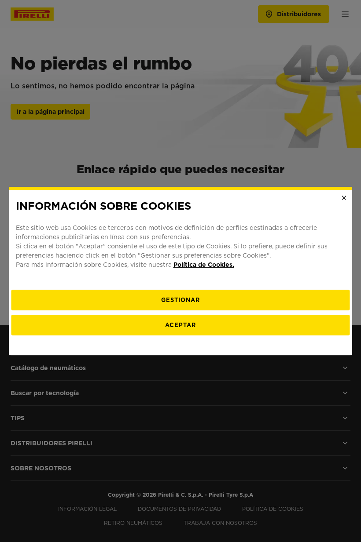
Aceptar (180, 325)
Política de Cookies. (203, 264)
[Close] (344, 197)
